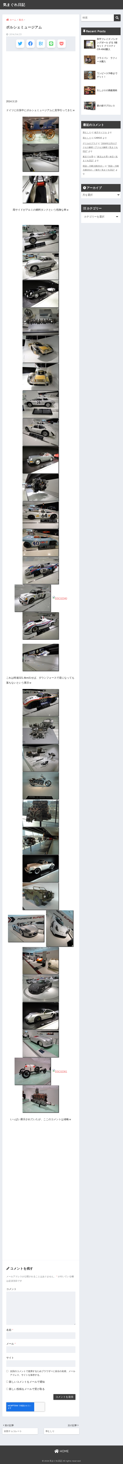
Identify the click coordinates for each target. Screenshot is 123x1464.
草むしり (87, 132)
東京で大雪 (88, 156)
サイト (10, 1357)
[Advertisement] (40, 75)
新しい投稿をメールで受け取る (27, 1389)
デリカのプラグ (90, 143)
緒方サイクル (100, 132)
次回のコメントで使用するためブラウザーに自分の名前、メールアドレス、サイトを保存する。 (42, 1373)
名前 (9, 1330)
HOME (64, 1451)
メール (11, 1343)
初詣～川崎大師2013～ (93, 166)
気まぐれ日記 (14, 4)
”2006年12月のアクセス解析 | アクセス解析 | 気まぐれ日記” (100, 147)
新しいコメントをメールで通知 (27, 1381)
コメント (11, 1289)
